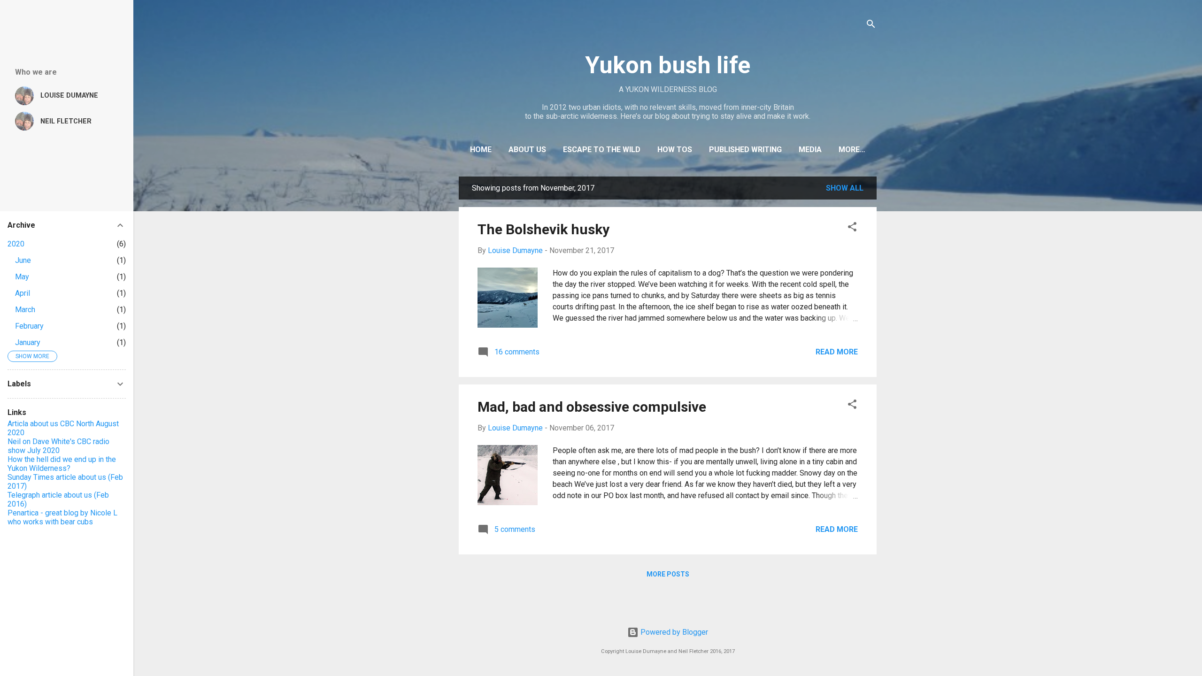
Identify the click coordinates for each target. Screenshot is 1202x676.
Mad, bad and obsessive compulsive (592, 407)
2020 (16, 243)
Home (481, 149)
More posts (668, 574)
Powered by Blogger (673, 632)
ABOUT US (527, 149)
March (25, 309)
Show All (844, 188)
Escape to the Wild (601, 149)
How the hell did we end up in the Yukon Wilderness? (62, 464)
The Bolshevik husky (543, 229)
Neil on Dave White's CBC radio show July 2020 (58, 446)
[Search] (871, 25)
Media (810, 149)
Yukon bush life (667, 65)
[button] (852, 228)
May (22, 276)
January (27, 342)
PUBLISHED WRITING (745, 149)
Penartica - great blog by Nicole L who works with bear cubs (62, 517)
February (29, 326)
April (22, 293)
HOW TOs (674, 149)
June (23, 260)
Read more (837, 351)
